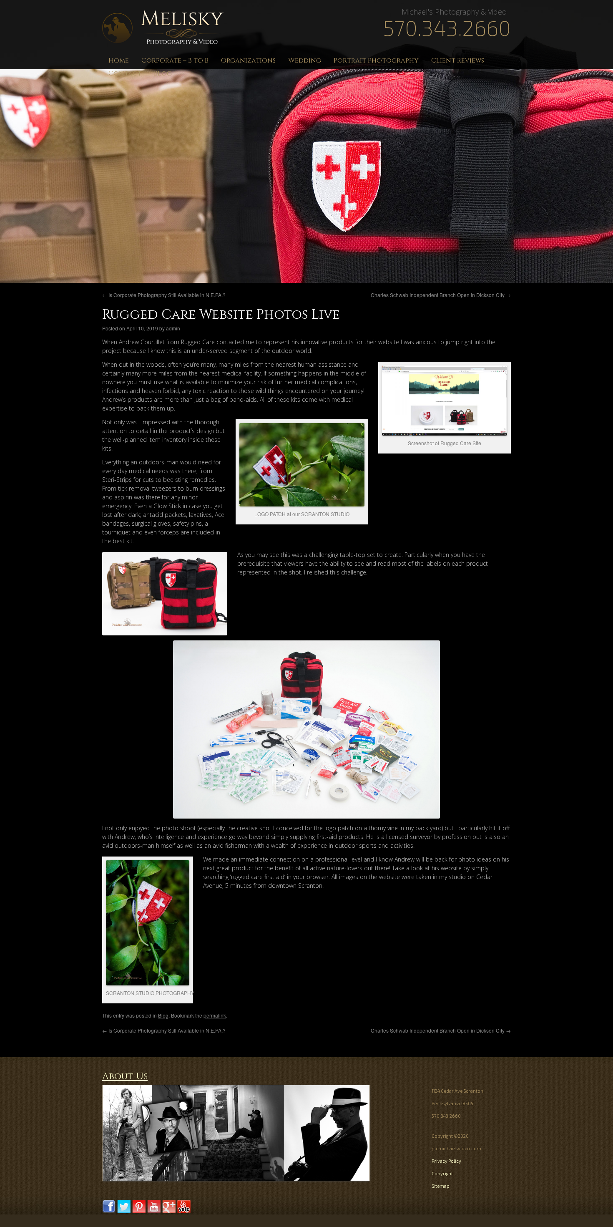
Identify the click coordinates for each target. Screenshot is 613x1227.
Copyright (442, 1173)
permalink (214, 1015)
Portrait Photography (376, 60)
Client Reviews (457, 60)
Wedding (304, 60)
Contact (124, 73)
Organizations (248, 60)
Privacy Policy (446, 1161)
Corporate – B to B (175, 60)
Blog (163, 73)
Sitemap (441, 1186)
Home (118, 60)
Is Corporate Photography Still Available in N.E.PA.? (164, 294)
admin (173, 328)
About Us (125, 1077)
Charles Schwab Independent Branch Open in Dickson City (441, 294)
